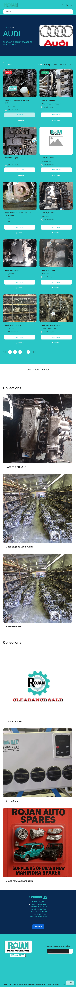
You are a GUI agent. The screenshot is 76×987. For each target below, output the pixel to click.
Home (5, 27)
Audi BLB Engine (12, 270)
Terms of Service (28, 984)
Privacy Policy (7, 984)
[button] (71, 4)
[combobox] (38, 11)
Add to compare (13, 109)
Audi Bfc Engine (47, 158)
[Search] (70, 11)
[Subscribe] (71, 951)
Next (33, 352)
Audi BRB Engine (48, 270)
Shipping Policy (40, 984)
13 (28, 352)
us (45, 897)
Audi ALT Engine (48, 100)
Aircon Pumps (13, 801)
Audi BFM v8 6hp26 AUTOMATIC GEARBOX (18, 214)
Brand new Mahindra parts (19, 881)
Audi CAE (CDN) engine (50, 325)
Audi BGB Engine (48, 213)
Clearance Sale (14, 721)
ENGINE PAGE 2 (14, 626)
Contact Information (53, 984)
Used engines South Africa (19, 547)
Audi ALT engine (11, 158)
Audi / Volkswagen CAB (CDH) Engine (17, 101)
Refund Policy (17, 984)
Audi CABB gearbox (13, 325)
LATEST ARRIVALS (16, 467)
